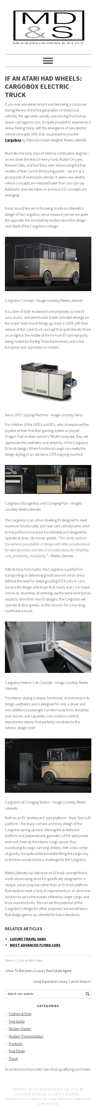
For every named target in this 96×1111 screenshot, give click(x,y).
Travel (13, 1058)
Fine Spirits (17, 1021)
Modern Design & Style (48, 25)
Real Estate (17, 1051)
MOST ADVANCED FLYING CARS (35, 945)
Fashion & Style (20, 1013)
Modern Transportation (26, 1036)
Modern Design (20, 1028)
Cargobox (13, 140)
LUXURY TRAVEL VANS (28, 939)
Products (15, 1043)
